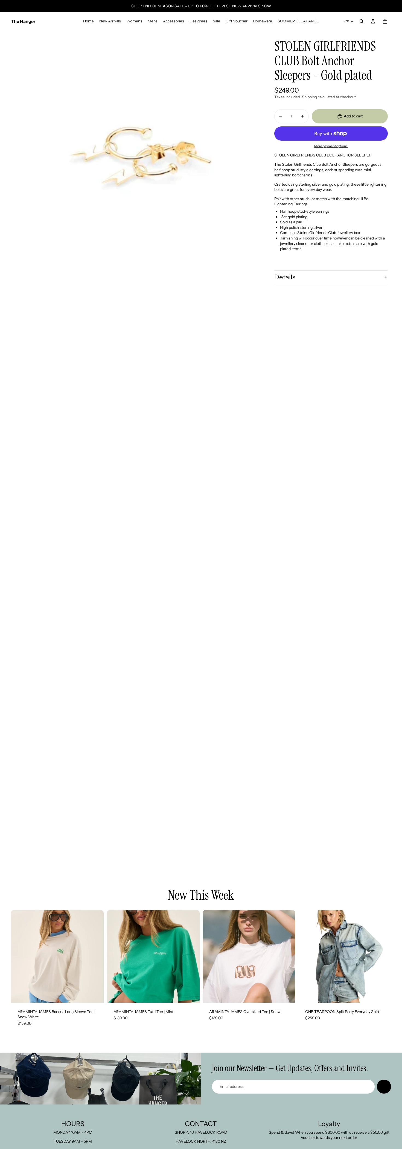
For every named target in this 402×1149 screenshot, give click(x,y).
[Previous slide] (19, 956)
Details (284, 277)
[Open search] (362, 21)
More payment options (331, 146)
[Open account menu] (373, 21)
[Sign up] (384, 1087)
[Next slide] (95, 956)
